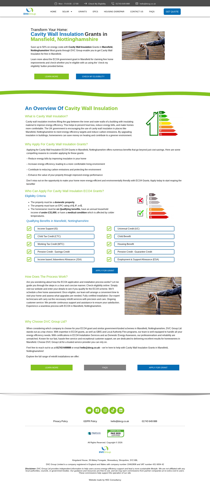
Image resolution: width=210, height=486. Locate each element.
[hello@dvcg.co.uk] (136, 3)
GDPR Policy (90, 421)
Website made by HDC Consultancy (105, 480)
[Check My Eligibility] (85, 3)
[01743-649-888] (112, 3)
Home (53, 11)
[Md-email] (89, 410)
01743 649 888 (149, 421)
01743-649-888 (123, 4)
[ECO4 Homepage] (154, 45)
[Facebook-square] (97, 410)
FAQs (151, 11)
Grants (82, 11)
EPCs (95, 11)
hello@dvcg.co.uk (148, 4)
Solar (65, 11)
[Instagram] (105, 410)
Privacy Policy (60, 421)
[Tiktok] (112, 410)
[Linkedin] (120, 410)
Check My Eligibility (97, 4)
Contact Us (136, 11)
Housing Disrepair (114, 11)
